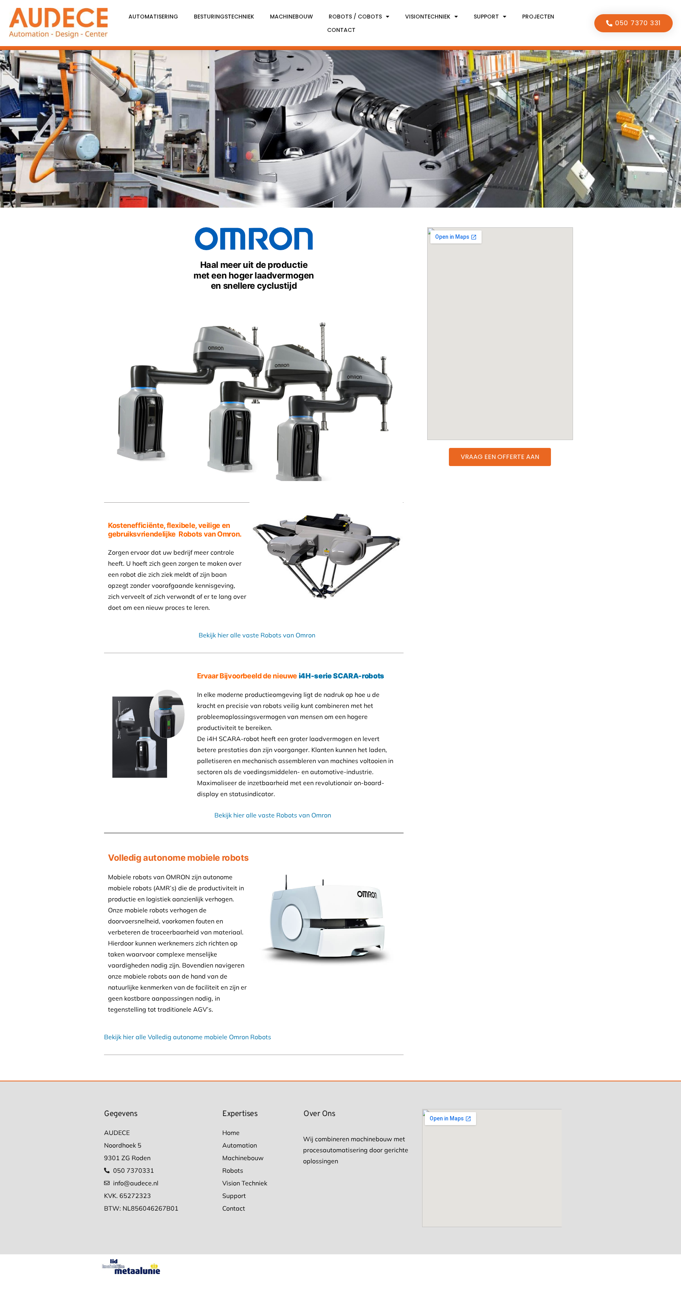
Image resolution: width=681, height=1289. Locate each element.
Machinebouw (291, 16)
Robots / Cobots (355, 16)
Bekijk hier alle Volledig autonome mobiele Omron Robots (187, 1037)
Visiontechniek (427, 16)
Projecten (538, 16)
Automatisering (153, 16)
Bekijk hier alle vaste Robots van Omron (257, 635)
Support (486, 16)
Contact (341, 30)
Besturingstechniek (224, 16)
